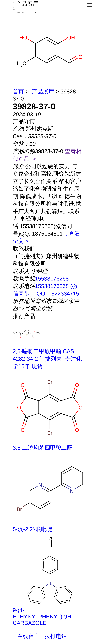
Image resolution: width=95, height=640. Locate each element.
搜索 (36, 12)
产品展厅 (43, 91)
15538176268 (52, 278)
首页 (18, 91)
